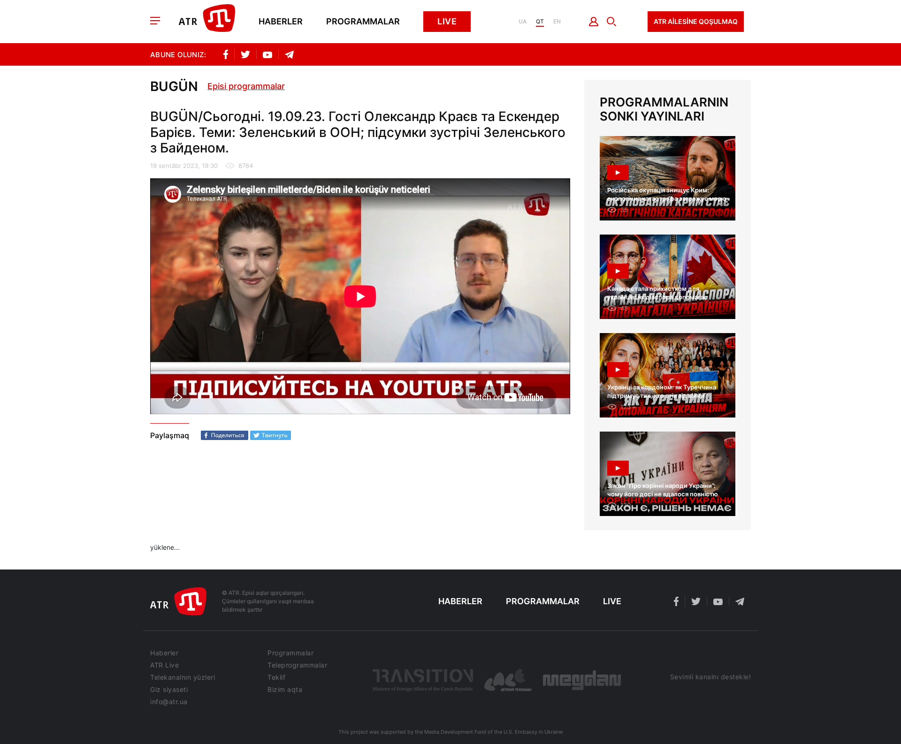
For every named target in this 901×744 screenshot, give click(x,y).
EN (557, 21)
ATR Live (164, 665)
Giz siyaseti (169, 689)
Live (447, 21)
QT (540, 21)
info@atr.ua (169, 701)
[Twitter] (270, 435)
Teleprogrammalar (297, 665)
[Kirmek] (594, 21)
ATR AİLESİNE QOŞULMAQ (696, 21)
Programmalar (363, 21)
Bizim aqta (284, 689)
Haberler (281, 21)
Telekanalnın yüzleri (182, 677)
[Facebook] (224, 435)
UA (523, 21)
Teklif (276, 677)
